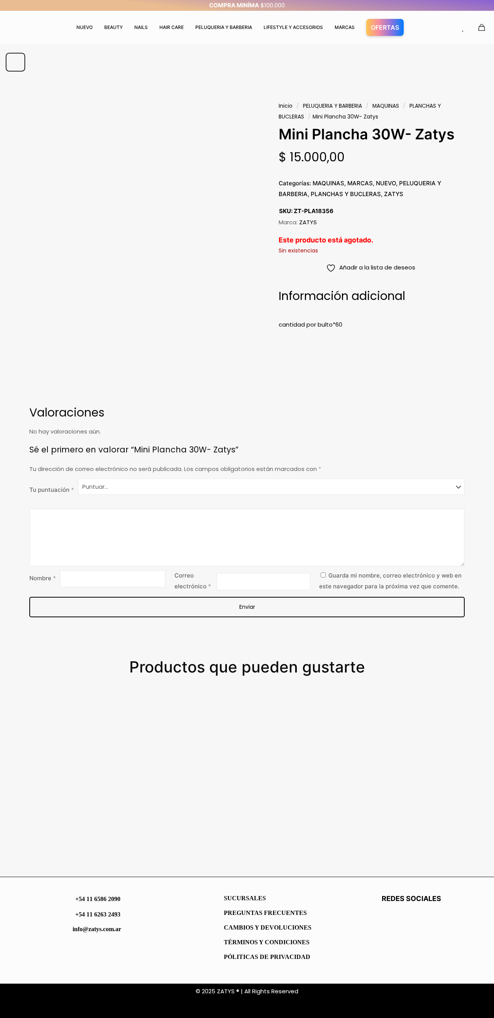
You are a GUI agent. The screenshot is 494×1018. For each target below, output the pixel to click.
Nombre (42, 578)
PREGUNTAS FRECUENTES (265, 913)
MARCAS (360, 183)
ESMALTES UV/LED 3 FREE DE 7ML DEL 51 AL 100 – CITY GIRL (302, 840)
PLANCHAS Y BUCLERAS (346, 194)
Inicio (286, 106)
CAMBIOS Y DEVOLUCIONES (267, 927)
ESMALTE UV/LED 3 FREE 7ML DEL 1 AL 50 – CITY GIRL (426, 840)
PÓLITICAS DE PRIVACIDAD (267, 957)
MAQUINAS (385, 106)
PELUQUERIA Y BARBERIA (332, 106)
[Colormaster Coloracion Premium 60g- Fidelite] (65, 760)
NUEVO (386, 183)
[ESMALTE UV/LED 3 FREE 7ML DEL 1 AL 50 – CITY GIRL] (429, 760)
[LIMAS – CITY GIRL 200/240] (186, 760)
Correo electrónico (192, 581)
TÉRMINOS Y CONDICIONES (267, 942)
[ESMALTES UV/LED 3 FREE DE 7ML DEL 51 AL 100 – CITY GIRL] (307, 760)
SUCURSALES (245, 898)
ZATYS (393, 194)
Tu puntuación (51, 489)
